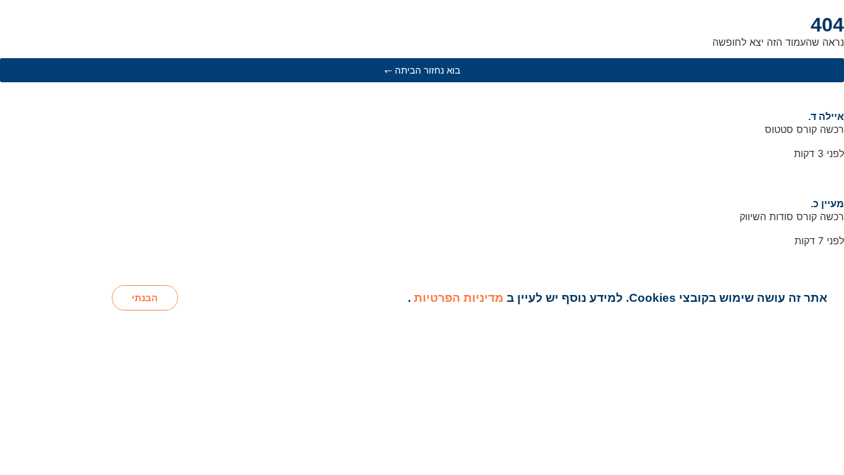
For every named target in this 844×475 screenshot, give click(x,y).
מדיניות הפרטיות (457, 297)
